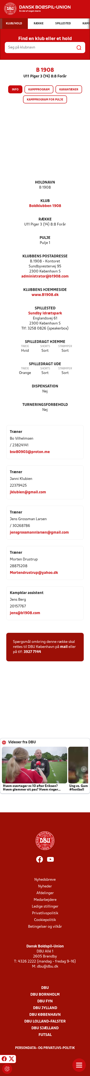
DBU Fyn (45, 1001)
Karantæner (68, 89)
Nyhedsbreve (45, 880)
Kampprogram (39, 89)
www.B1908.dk (45, 295)
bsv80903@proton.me (30, 452)
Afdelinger (45, 893)
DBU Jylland (45, 1008)
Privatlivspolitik (45, 913)
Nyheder (45, 886)
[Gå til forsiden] (35, 9)
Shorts (45, 346)
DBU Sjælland (45, 1028)
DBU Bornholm (45, 995)
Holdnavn (45, 182)
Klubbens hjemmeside (45, 290)
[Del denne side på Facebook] (4, 1059)
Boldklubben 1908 (45, 206)
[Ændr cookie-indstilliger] (7, 1069)
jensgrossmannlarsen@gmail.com (39, 532)
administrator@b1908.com (45, 276)
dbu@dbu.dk (47, 966)
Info (15, 89)
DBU (45, 988)
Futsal (45, 1035)
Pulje (45, 238)
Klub (45, 201)
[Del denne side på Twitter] (11, 1059)
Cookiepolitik (45, 920)
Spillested (45, 308)
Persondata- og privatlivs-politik (45, 1048)
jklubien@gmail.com (28, 492)
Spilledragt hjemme (45, 342)
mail (64, 647)
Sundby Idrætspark (45, 313)
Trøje (25, 346)
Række (45, 219)
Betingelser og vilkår (45, 927)
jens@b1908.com (25, 613)
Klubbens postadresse (45, 256)
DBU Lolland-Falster (45, 1021)
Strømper (65, 346)
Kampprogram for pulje (45, 99)
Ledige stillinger (45, 906)
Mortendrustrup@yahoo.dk (34, 573)
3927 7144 (32, 652)
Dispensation (45, 386)
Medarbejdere (45, 900)
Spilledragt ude (45, 364)
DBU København (45, 1015)
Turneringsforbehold (45, 405)
